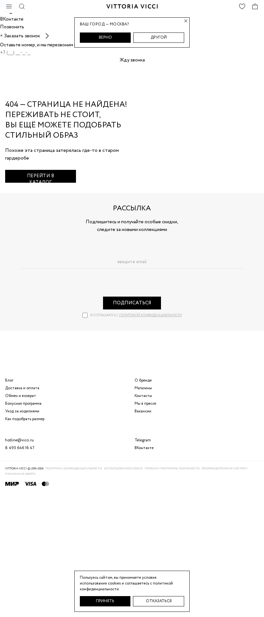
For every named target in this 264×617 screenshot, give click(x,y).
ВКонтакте (144, 448)
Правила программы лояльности (172, 468)
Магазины (143, 388)
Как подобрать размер (24, 419)
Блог (9, 380)
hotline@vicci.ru (19, 440)
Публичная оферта (20, 474)
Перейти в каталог (40, 178)
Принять (105, 601)
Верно (105, 37)
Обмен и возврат (20, 396)
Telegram (143, 440)
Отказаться (159, 601)
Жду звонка (132, 60)
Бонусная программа (23, 403)
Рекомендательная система (224, 468)
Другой (159, 37)
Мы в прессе (145, 403)
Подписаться (132, 303)
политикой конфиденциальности (150, 315)
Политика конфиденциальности (73, 468)
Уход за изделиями (22, 411)
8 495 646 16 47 (19, 448)
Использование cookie (123, 468)
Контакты (143, 396)
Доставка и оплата (22, 388)
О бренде (143, 380)
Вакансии (143, 411)
